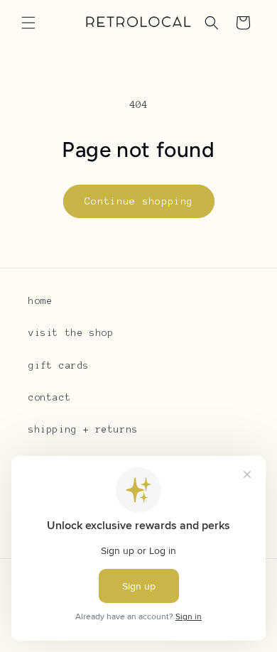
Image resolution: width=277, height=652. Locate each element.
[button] (28, 22)
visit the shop (71, 333)
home (40, 301)
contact (49, 398)
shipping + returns (83, 430)
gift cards (58, 366)
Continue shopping (139, 201)
